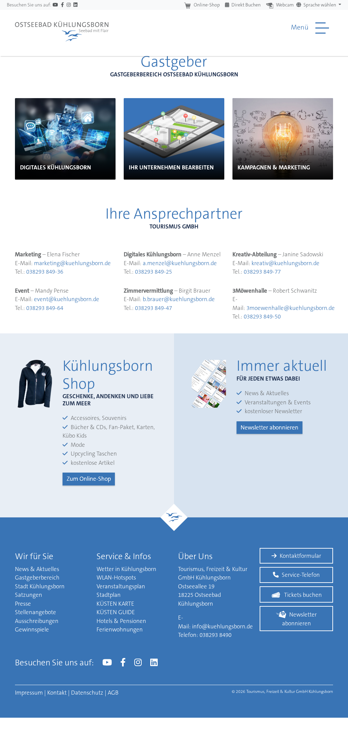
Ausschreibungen (36, 621)
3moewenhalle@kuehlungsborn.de (290, 308)
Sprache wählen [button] (319, 5)
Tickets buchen (303, 595)
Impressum (29, 692)
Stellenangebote (35, 612)
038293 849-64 (44, 308)
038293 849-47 (153, 308)
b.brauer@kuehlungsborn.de (179, 299)
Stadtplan (109, 595)
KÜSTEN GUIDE (116, 612)
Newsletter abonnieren (269, 427)
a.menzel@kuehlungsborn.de (180, 263)
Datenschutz (87, 692)
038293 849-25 (153, 271)
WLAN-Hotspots (116, 577)
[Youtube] (55, 4)
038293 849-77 (262, 271)
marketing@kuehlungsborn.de (72, 263)
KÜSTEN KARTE (115, 603)
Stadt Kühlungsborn (40, 586)
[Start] (61, 28)
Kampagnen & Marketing (274, 167)
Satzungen (28, 595)
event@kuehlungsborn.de (66, 299)
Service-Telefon (301, 574)
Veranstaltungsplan (121, 586)
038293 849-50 (262, 316)
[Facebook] (62, 4)
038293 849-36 (44, 271)
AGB (113, 692)
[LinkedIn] (75, 4)
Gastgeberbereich (37, 577)
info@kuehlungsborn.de (222, 626)
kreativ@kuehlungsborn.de (285, 263)
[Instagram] (68, 4)
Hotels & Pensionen (121, 621)
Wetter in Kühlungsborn (126, 569)
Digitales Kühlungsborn (55, 167)
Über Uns (195, 556)
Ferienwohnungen (120, 629)
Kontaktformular (300, 555)
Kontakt (57, 692)
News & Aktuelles (37, 569)
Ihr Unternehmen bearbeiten (171, 167)
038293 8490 (215, 635)
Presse (23, 603)
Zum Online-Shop (89, 478)
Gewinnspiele (32, 629)
